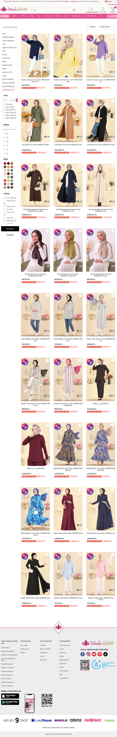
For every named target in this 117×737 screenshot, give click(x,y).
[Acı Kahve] (8, 163)
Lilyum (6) (10, 218)
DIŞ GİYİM (39, 16)
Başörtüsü (63, 663)
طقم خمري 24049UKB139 (35, 468)
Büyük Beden (64, 660)
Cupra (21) (10, 223)
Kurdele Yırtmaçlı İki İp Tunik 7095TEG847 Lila (100, 80)
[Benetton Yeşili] (12, 170)
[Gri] (12, 181)
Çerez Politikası (6, 678)
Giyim (62, 649)
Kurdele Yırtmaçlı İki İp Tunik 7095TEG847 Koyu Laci (35, 80)
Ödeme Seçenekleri (7, 651)
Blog (61, 674)
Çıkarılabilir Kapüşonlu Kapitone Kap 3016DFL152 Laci (68, 210)
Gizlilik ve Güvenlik (7, 668)
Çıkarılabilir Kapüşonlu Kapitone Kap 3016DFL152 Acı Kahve (35, 210)
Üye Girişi (43, 660)
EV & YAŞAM (102, 16)
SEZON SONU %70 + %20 (14, 16)
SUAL (4, 76)
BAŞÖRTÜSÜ (76, 16)
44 (7, 149)
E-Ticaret (52, 734)
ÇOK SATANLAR (8, 86)
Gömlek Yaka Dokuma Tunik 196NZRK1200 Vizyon (35, 404)
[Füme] (12, 177)
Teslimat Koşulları (7, 664)
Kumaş (6, 194)
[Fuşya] (5, 181)
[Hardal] (5, 187)
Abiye (61, 656)
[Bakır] (12, 167)
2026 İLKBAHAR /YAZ (8, 42)
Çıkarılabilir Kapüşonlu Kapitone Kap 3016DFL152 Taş (101, 210)
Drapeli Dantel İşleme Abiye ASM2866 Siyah (35, 598)
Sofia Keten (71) (9, 213)
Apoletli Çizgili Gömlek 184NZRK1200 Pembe (100, 598)
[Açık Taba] (12, 163)
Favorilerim (43, 652)
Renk (6, 159)
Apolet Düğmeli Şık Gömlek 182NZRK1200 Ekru (68, 339)
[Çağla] (12, 174)
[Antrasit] (5, 167)
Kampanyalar (64, 678)
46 (7, 153)
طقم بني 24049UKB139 (100, 404)
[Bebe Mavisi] (5, 170)
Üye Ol (42, 656)
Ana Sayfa (24, 645)
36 (7, 133)
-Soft (47, 734)
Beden (6, 125)
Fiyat (6, 96)
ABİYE (32, 16)
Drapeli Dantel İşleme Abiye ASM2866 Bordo (68, 533)
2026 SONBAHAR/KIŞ (8, 35)
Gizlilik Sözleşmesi (7, 682)
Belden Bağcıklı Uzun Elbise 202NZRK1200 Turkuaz (35, 534)
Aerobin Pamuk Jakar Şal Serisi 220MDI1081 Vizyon (100, 275)
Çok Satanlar (64, 671)
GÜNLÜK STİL (49, 16)
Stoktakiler (92, 27)
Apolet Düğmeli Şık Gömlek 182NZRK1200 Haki (35, 339)
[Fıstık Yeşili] (8, 177)
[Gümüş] (8, 184)
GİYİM (23, 16)
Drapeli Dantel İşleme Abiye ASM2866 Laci (100, 533)
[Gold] (8, 181)
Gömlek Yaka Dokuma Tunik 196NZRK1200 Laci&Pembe (68, 404)
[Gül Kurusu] (5, 184)
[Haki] (12, 184)
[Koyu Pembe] (5, 163)
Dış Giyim (63, 652)
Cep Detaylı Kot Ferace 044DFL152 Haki (35, 145)
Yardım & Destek (6, 686)
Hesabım (43, 645)
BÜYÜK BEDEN (57, 16)
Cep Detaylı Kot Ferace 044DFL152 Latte (68, 145)
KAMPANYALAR (8, 90)
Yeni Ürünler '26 (65, 645)
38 (7, 137)
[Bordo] (8, 174)
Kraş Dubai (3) (11, 198)
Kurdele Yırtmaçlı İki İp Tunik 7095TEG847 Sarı (68, 80)
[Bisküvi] (5, 174)
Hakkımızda (25, 649)
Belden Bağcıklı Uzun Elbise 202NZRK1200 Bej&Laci (68, 469)
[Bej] (8, 170)
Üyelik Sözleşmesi (7, 671)
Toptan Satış (5, 647)
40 (7, 141)
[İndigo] (8, 187)
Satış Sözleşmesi (7, 675)
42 (7, 145)
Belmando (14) (11, 221)
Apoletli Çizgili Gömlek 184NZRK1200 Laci (68, 598)
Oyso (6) (9, 209)
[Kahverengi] (12, 187)
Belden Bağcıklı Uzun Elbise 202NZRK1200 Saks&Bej (100, 469)
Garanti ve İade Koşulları (9, 655)
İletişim (23, 652)
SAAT (66, 16)
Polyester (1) (11, 206)
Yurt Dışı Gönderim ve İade (8, 659)
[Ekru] (5, 177)
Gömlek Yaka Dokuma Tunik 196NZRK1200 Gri (100, 339)
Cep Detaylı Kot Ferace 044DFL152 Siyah (101, 145)
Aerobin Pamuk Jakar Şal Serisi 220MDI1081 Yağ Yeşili (68, 275)
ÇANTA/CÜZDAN (90, 16)
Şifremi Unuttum (45, 649)
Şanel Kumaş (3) (10, 202)
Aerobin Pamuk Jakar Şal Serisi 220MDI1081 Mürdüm (35, 275)
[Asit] (8, 167)
